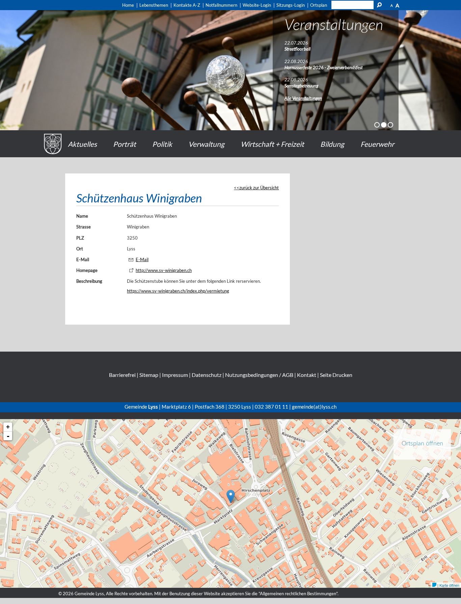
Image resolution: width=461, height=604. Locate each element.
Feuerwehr (377, 144)
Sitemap (148, 375)
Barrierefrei (122, 375)
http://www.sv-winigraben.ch (164, 270)
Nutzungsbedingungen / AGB (259, 375)
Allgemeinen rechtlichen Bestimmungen (298, 593)
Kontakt (306, 375)
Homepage (87, 270)
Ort (79, 248)
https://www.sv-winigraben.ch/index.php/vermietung (178, 291)
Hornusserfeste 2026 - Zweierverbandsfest (323, 67)
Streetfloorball (297, 49)
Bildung (332, 144)
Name (82, 216)
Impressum (175, 375)
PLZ (80, 238)
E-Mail (82, 259)
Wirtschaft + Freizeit (272, 144)
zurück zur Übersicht (259, 187)
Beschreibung (89, 281)
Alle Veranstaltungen (303, 98)
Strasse (83, 226)
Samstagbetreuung (301, 85)
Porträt (124, 144)
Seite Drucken (336, 375)
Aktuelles (82, 144)
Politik (162, 144)
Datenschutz (206, 375)
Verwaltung (206, 144)
